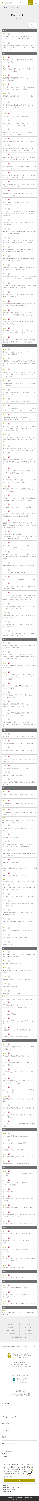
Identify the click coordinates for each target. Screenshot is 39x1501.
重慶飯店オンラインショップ (11, 1487)
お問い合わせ (6, 1456)
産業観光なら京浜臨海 (9, 1489)
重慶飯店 (5, 1485)
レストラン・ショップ (9, 1417)
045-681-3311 (15, 1367)
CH (24, 3)
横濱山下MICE (7, 1491)
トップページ (6, 1403)
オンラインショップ (8, 1444)
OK (19, 1480)
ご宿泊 (4, 1410)
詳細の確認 (9, 1477)
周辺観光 (4, 1454)
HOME (5, 7)
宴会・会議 (5, 1423)
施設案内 (4, 1437)
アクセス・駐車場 (7, 1451)
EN (22, 3)
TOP (37, 1493)
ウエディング (6, 1430)
